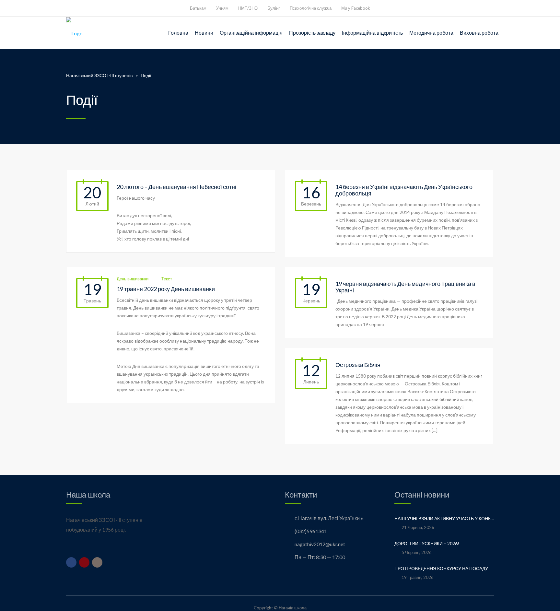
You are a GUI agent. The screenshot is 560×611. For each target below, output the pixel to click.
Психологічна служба (311, 8)
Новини (204, 32)
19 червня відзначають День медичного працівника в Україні (405, 287)
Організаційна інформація (251, 32)
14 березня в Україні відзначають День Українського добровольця (403, 190)
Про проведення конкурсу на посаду (441, 568)
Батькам (198, 8)
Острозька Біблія (357, 364)
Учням (222, 8)
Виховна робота (479, 32)
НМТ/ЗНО (248, 8)
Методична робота (431, 32)
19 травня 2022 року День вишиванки (166, 288)
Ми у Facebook (355, 8)
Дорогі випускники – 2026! (427, 543)
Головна (178, 32)
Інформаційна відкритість (372, 32)
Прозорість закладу (312, 32)
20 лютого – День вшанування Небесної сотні (176, 186)
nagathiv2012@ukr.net (320, 544)
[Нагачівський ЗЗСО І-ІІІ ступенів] (74, 33)
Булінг (273, 8)
